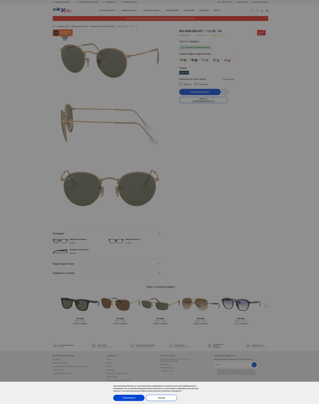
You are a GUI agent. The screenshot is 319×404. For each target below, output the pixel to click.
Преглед (161, 398)
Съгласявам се (128, 398)
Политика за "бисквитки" (171, 391)
